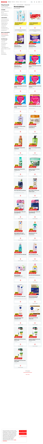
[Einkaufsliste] (34, 2)
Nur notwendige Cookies (23, 433)
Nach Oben (28, 374)
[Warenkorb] (37, 2)
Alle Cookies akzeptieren (24, 431)
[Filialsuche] (39, 2)
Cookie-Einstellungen (23, 436)
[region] (14, 435)
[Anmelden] (41, 2)
